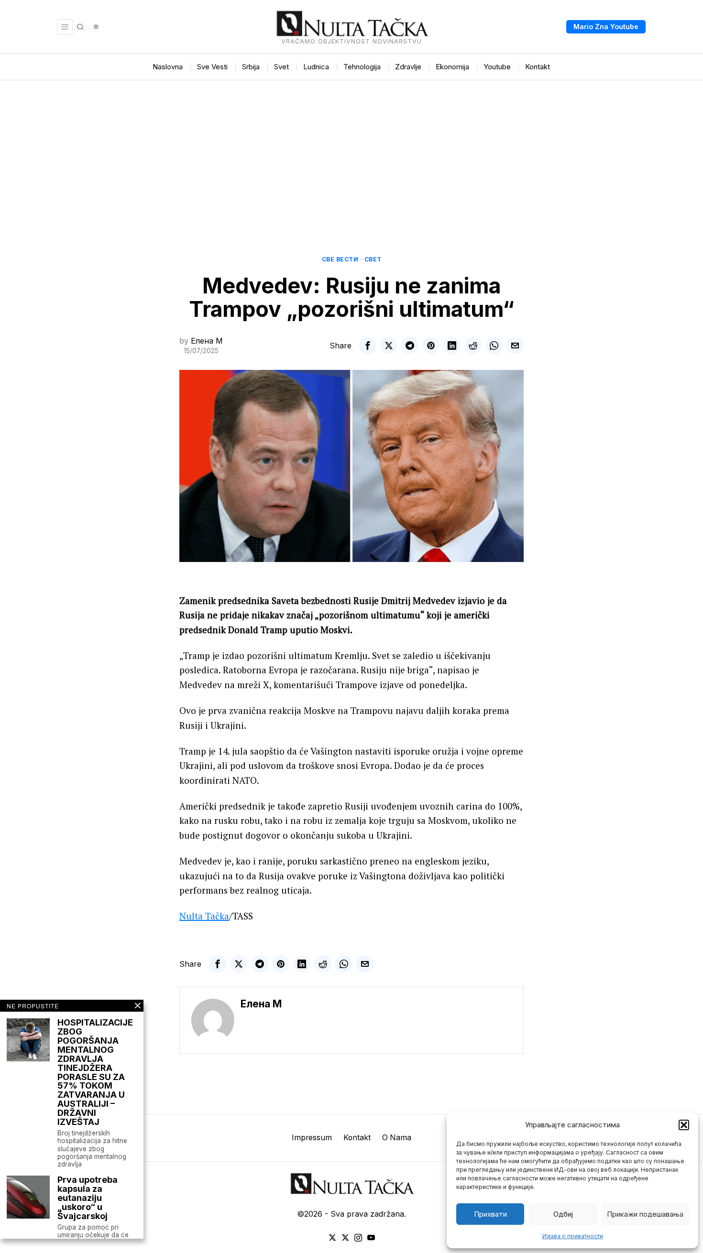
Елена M (207, 341)
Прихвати (490, 1214)
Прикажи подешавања (645, 1214)
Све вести (340, 259)
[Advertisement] (351, 152)
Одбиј (563, 1214)
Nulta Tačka (204, 916)
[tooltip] (367, 345)
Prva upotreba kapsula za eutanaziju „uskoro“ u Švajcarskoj (87, 1198)
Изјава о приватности (572, 1236)
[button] (684, 1125)
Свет (373, 259)
